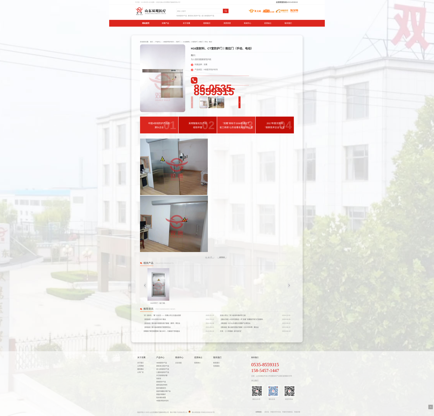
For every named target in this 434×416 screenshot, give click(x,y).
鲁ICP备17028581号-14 (178, 412)
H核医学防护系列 (168, 42)
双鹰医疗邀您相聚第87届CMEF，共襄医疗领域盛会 (162, 331)
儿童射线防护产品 (162, 372)
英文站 (266, 412)
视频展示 (206, 23)
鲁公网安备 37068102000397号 (203, 412)
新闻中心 (247, 23)
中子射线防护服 (161, 375)
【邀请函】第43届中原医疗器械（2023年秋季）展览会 (239, 327)
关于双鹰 (186, 23)
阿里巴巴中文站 (275, 412)
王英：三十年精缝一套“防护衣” (231, 331)
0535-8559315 (265, 364)
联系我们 (288, 23)
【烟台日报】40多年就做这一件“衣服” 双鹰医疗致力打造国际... (242, 319)
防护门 (178, 42)
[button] (239, 102)
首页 (151, 42)
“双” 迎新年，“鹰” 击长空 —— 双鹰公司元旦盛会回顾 (162, 315)
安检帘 (158, 378)
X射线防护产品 (181, 16)
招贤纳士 (267, 23)
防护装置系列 (161, 388)
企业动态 (178, 363)
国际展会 (140, 369)
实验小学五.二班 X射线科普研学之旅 (233, 315)
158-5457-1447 (265, 370)
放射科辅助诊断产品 (163, 391)
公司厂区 (140, 372)
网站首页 (145, 23)
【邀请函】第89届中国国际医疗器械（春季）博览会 (162, 323)
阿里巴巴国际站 (287, 412)
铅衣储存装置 (161, 397)
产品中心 (158, 42)
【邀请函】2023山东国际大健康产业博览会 (235, 323)
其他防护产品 (161, 382)
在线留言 (216, 366)
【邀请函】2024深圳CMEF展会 (155, 319)
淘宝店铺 (297, 412)
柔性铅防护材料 (161, 385)
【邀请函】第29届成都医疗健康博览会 (157, 327)
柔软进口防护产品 (194, 16)
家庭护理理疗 (161, 394)
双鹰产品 (165, 23)
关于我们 (140, 363)
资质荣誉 (227, 23)
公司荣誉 (140, 366)
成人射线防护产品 (208, 16)
